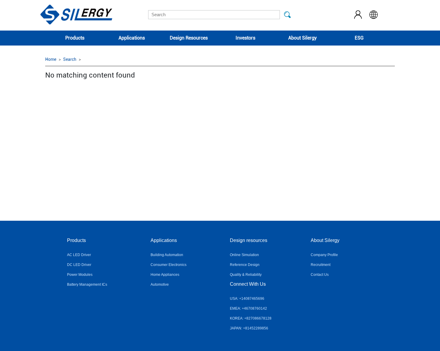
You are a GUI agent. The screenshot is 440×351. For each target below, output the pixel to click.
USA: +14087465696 (247, 298)
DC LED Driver (79, 265)
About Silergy (302, 38)
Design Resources (189, 38)
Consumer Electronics (168, 265)
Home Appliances (165, 275)
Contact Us (320, 275)
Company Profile (324, 255)
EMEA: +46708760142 (248, 308)
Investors (245, 38)
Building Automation (167, 255)
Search (69, 59)
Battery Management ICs (87, 284)
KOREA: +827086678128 (250, 318)
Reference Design (245, 265)
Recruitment (320, 265)
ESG (359, 38)
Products (74, 38)
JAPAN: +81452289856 (249, 328)
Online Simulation (244, 255)
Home (50, 59)
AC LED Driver (79, 255)
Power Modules (79, 275)
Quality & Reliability (246, 275)
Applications (132, 38)
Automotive (160, 284)
